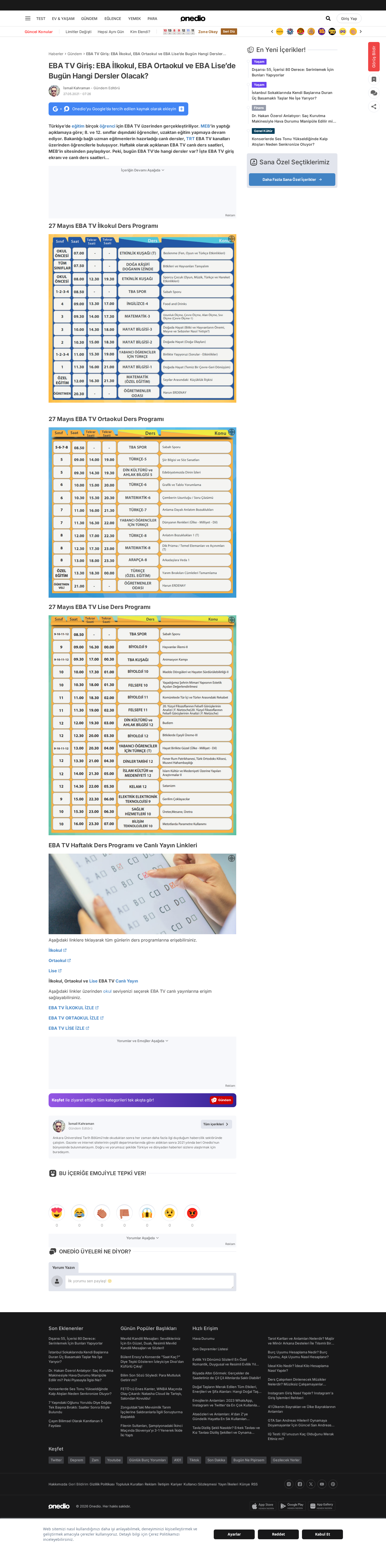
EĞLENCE (113, 18)
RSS (254, 1484)
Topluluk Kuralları (129, 1484)
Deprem (76, 1460)
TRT (190, 138)
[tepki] (57, 1213)
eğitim (78, 126)
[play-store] (293, 1506)
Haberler (56, 53)
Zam (95, 1460)
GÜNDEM (89, 18)
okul (107, 991)
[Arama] (328, 18)
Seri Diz (229, 31)
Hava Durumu (203, 1338)
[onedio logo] (193, 18)
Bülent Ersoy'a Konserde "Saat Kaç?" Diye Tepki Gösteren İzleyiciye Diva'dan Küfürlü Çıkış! (152, 1361)
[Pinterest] (332, 1484)
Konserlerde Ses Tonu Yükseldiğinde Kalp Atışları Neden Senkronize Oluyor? (290, 141)
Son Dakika (216, 1460)
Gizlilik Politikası (102, 1484)
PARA (152, 18)
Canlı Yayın (127, 981)
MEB (205, 126)
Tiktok (194, 1460)
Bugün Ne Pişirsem (248, 1460)
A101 (177, 1460)
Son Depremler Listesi (210, 1349)
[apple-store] (264, 1506)
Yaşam (259, 62)
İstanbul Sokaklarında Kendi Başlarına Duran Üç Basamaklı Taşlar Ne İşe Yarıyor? (292, 95)
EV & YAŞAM (63, 18)
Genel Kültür (263, 131)
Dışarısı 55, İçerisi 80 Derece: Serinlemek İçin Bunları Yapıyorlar (293, 72)
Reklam (151, 1484)
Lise (53, 970)
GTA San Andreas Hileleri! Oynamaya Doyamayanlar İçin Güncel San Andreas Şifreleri (299, 1425)
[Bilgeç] (311, 31)
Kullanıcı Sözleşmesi (200, 1484)
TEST (40, 18)
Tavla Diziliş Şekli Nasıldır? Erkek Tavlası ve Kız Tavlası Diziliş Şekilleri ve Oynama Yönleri (226, 1432)
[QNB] (290, 31)
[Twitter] (310, 1484)
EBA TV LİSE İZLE (67, 1028)
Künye (244, 1484)
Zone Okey (208, 31)
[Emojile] (332, 31)
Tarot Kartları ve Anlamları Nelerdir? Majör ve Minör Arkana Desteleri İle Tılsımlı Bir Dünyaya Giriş (301, 1343)
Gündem (74, 53)
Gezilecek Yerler (286, 1460)
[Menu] (28, 18)
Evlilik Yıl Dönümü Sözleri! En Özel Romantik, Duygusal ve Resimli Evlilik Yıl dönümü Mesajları (224, 1364)
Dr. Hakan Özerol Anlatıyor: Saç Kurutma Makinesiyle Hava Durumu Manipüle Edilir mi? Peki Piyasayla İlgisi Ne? (293, 118)
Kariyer (176, 1484)
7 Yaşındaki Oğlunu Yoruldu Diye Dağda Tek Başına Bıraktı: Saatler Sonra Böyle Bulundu (80, 1407)
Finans (259, 108)
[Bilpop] (321, 31)
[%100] (279, 31)
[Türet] (300, 31)
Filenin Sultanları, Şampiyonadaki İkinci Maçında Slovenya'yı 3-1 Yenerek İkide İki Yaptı (151, 1430)
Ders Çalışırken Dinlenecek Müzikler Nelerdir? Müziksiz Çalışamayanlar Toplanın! (297, 1384)
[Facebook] (299, 1484)
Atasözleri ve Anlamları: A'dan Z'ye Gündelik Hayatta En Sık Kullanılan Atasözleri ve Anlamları (220, 1419)
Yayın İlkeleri (228, 1484)
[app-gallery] (322, 1506)
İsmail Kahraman (91, 88)
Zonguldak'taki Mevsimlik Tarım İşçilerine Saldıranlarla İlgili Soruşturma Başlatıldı (151, 1412)
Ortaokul (57, 960)
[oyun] (342, 31)
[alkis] (353, 31)
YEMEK (134, 18)
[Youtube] (321, 1484)
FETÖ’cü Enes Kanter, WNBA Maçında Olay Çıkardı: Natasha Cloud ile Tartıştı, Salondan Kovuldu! (151, 1393)
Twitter (56, 1460)
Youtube (114, 1460)
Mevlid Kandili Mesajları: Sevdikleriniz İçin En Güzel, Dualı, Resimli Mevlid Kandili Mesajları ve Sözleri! (150, 1343)
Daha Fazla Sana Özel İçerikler (289, 179)
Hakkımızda (58, 1484)
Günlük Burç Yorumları (147, 1460)
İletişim (163, 1484)
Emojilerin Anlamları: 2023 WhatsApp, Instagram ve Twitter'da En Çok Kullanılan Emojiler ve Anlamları (225, 1405)
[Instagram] (288, 1484)
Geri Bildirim (78, 1484)
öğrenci (107, 126)
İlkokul (55, 950)
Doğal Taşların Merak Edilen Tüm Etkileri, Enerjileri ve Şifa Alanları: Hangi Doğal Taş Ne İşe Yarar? (225, 1391)
